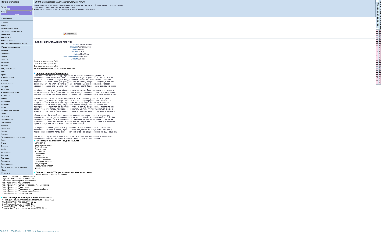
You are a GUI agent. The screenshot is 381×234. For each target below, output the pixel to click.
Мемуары (5, 104)
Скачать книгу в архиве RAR (46, 61)
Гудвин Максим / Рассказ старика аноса (18, 179)
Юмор (3, 170)
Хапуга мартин (41, 164)
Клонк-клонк (40, 151)
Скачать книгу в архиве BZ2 (45, 64)
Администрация (8, 40)
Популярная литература (11, 31)
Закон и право (7, 84)
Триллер (4, 146)
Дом (2, 72)
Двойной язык (41, 147)
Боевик (4, 57)
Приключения (7, 119)
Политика (5, 116)
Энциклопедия (7, 164)
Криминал (5, 95)
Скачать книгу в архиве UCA (46, 66)
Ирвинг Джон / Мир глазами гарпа (16, 183)
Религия (4, 125)
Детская (4, 66)
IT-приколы (5, 173)
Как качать (5, 34)
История (4, 87)
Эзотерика (5, 158)
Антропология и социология (13, 137)
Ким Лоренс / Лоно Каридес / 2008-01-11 (19, 202)
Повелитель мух (42, 157)
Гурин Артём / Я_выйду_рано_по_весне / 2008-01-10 (24, 208)
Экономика (5, 161)
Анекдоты (5, 51)
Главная (4, 22)
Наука (3, 107)
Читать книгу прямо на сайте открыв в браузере (54, 68)
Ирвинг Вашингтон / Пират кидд (15, 187)
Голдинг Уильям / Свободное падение (51, 174)
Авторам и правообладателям (14, 43)
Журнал (4, 81)
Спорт (3, 140)
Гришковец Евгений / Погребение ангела (19, 177)
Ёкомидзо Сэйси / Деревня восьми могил (19, 181)
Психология (6, 122)
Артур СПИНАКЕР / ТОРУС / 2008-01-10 (18, 206)
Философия (6, 152)
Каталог (4, 25)
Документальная (8, 69)
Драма (4, 75)
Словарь (4, 134)
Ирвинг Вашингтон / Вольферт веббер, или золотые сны (26, 185)
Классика (5, 90)
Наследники (40, 153)
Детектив (5, 63)
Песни (3, 113)
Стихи (3, 143)
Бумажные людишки (43, 145)
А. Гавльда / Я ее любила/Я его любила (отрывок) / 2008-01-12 (28, 200)
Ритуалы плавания (43, 160)
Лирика (4, 98)
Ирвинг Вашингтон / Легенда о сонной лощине (21, 191)
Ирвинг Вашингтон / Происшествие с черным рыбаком (25, 189)
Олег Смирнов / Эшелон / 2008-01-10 (17, 204)
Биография (6, 54)
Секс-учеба (6, 128)
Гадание (4, 60)
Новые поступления (9, 28)
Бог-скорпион (40, 143)
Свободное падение (43, 162)
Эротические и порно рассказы (14, 167)
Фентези (4, 155)
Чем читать (6, 37)
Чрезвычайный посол (44, 166)
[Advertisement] (88, 25)
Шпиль (37, 168)
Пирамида (39, 155)
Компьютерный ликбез (10, 93)
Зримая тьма (40, 149)
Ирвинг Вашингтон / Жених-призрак (17, 193)
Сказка (4, 131)
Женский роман (7, 78)
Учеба (3, 149)
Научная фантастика (10, 110)
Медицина (5, 101)
